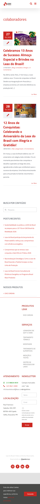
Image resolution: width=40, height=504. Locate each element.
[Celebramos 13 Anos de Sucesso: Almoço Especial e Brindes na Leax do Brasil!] (25, 38)
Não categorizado (17, 149)
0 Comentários (29, 149)
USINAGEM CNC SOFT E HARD (28, 331)
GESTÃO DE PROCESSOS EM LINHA (28, 364)
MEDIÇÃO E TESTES (27, 356)
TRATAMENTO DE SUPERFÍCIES (29, 350)
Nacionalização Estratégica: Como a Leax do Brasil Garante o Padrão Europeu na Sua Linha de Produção (20, 262)
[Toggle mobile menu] (35, 3)
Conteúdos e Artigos (22, 67)
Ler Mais (34, 94)
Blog (13, 67)
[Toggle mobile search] (31, 3)
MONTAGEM (27, 344)
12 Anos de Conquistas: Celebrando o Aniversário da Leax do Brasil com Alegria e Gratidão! (19, 134)
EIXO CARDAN (9, 293)
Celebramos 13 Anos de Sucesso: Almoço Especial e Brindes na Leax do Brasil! (18, 57)
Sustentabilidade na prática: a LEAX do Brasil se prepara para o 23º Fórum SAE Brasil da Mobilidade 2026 (20, 228)
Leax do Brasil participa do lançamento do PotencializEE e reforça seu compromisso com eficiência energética (19, 240)
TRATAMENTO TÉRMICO (28, 338)
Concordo (30, 494)
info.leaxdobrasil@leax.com (13, 389)
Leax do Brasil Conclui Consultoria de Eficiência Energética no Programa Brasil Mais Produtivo (19, 274)
